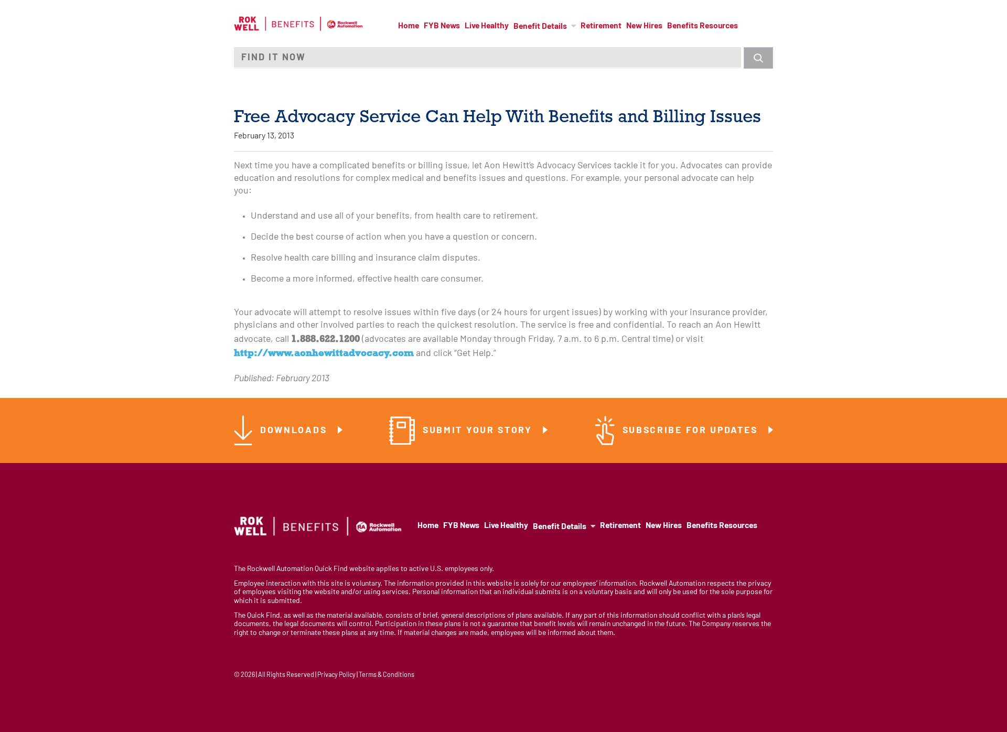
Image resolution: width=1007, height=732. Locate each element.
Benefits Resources (702, 26)
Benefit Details (540, 27)
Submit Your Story (479, 430)
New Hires (644, 26)
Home (408, 26)
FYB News (442, 26)
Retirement (601, 26)
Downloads (295, 430)
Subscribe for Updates (692, 430)
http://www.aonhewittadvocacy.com (324, 352)
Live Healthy (487, 26)
